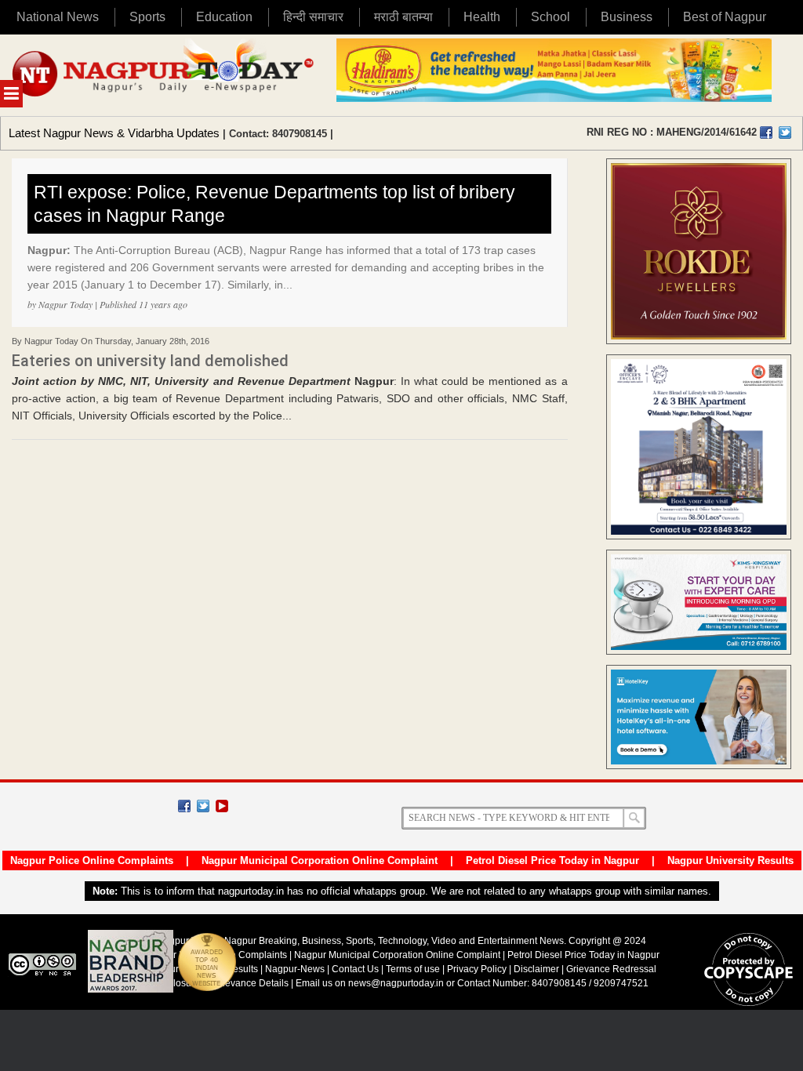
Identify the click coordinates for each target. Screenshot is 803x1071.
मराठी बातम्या (403, 17)
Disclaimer (537, 969)
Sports (147, 17)
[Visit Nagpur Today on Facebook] (766, 132)
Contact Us (355, 969)
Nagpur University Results (730, 860)
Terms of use (413, 969)
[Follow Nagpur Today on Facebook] (184, 806)
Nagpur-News (295, 969)
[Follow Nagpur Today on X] (203, 806)
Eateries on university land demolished (150, 360)
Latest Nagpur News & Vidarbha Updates (114, 133)
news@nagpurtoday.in (396, 983)
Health (481, 17)
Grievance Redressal (611, 969)
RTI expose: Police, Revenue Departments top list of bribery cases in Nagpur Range (274, 204)
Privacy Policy (477, 969)
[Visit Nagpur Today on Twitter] (785, 132)
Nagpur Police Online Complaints (91, 860)
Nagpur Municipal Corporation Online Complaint (320, 860)
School (550, 17)
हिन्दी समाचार (313, 17)
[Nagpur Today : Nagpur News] (164, 75)
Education (224, 17)
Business (626, 17)
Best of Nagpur (724, 17)
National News (57, 17)
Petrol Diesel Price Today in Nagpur (552, 860)
